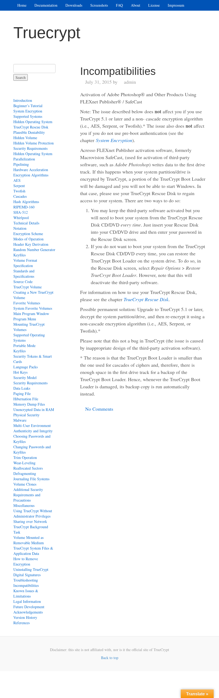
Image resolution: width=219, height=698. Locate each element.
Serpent (19, 185)
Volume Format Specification (25, 263)
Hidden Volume (25, 137)
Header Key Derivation (30, 244)
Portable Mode (24, 345)
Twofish (19, 190)
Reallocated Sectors (28, 468)
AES (17, 180)
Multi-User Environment (32, 425)
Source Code (23, 281)
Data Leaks (21, 388)
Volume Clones (24, 484)
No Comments (99, 409)
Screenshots (99, 5)
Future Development (28, 606)
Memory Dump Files (29, 404)
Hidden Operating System (32, 121)
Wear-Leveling (24, 462)
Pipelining (21, 164)
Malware (19, 420)
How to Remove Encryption (25, 561)
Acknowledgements (28, 612)
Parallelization (24, 159)
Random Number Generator (34, 249)
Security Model (25, 377)
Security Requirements (30, 148)
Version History (25, 617)
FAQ (119, 5)
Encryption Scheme (28, 233)
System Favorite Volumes (32, 308)
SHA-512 (20, 212)
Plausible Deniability (29, 132)
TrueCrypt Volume (27, 286)
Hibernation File (25, 398)
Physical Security (26, 414)
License (154, 5)
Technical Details (26, 222)
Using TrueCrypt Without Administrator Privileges (32, 513)
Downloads (73, 5)
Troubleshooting (25, 580)
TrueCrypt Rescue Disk (30, 127)
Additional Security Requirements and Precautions (28, 495)
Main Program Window (31, 313)
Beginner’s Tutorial (27, 105)
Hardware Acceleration (30, 169)
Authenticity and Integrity (33, 430)
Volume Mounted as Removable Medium (28, 540)
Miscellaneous (23, 505)
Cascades (20, 196)
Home (21, 5)
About (135, 5)
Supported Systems (27, 116)
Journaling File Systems (31, 478)
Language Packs (25, 366)
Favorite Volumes (26, 302)
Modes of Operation (28, 238)
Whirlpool (21, 217)
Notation (19, 228)
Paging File (22, 393)
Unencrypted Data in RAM (33, 409)
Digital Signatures (27, 574)
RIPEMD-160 (23, 206)
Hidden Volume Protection (33, 143)
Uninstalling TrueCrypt (30, 569)
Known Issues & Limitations (25, 593)
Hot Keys (20, 372)
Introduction (22, 100)
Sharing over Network (30, 521)
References (21, 622)
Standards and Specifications (23, 273)
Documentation (45, 5)
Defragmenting (24, 473)
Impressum (176, 5)
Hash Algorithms (26, 201)
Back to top (109, 657)
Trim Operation (25, 457)
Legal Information (27, 601)
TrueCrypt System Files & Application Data (33, 551)
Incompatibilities (26, 585)
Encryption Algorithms (30, 174)
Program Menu (24, 318)
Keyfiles (19, 254)
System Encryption (27, 111)
